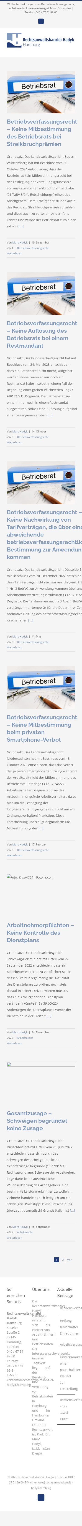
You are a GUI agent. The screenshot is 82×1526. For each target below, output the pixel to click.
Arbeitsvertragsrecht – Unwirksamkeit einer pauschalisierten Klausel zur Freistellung (66, 1366)
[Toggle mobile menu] (73, 50)
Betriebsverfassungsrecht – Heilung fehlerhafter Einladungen (66, 1320)
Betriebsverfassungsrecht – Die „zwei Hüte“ (66, 1409)
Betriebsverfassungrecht (33, 248)
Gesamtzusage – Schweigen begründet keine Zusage (37, 1121)
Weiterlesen (14, 253)
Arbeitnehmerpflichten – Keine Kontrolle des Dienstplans (40, 932)
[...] (21, 226)
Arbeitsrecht (25, 1038)
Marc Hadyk (20, 242)
